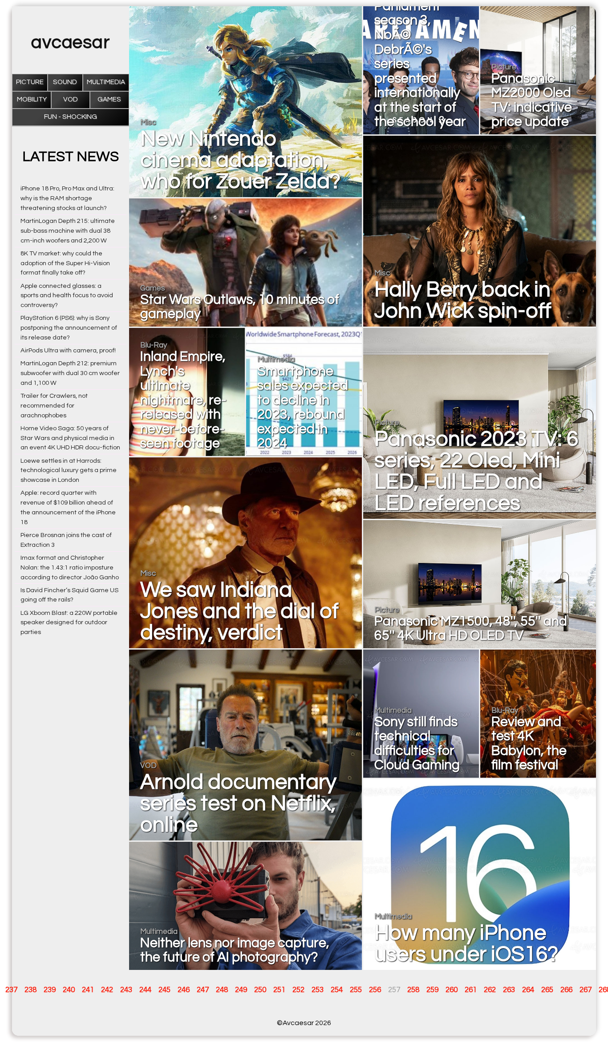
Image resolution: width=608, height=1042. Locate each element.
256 (375, 990)
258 (413, 990)
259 (432, 990)
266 (566, 990)
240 (69, 990)
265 (547, 990)
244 (145, 990)
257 (394, 990)
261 (471, 990)
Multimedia (106, 82)
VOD (70, 99)
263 (509, 990)
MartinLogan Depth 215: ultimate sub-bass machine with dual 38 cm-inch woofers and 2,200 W (67, 231)
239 (50, 990)
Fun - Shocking (70, 116)
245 (164, 990)
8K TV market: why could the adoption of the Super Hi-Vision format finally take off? (65, 263)
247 (203, 990)
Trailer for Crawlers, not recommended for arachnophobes (54, 405)
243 (126, 990)
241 (88, 990)
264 (528, 990)
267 (586, 990)
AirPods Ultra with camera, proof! (68, 350)
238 (30, 990)
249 (241, 990)
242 (107, 990)
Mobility (32, 99)
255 (356, 990)
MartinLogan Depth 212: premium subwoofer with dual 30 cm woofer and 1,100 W (70, 373)
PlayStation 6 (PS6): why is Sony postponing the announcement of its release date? (68, 328)
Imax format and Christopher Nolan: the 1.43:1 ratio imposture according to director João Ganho (69, 567)
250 (260, 990)
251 (279, 990)
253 (318, 990)
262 (490, 990)
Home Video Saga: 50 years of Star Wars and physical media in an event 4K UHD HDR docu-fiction (70, 438)
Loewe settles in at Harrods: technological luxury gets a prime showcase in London (68, 470)
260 (452, 990)
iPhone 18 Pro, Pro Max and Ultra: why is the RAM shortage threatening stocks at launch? (67, 198)
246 (184, 990)
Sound (65, 82)
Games (109, 99)
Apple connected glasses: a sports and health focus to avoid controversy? (66, 296)
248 (222, 990)
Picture (30, 82)
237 (11, 990)
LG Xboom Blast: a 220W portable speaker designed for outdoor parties (69, 623)
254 (337, 990)
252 (298, 990)
